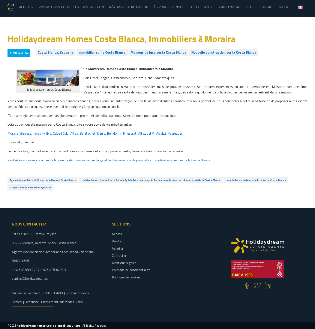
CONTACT (267, 7)
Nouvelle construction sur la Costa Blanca (223, 52)
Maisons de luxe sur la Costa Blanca (158, 52)
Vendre (117, 241)
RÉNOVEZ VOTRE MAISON (128, 7)
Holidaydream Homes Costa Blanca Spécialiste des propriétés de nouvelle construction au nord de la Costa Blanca (150, 180)
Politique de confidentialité (131, 269)
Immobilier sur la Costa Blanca (102, 52)
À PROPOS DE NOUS (168, 7)
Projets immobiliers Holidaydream (30, 187)
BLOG (250, 7)
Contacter (119, 255)
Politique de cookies (126, 277)
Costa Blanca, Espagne (55, 52)
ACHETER (26, 7)
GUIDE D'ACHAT (229, 7)
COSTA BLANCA (201, 7)
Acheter (117, 248)
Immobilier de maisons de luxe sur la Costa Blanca (256, 180)
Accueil (117, 233)
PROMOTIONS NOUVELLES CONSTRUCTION (71, 7)
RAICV (283, 7)
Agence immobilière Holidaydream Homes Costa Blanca (43, 180)
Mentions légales (124, 262)
